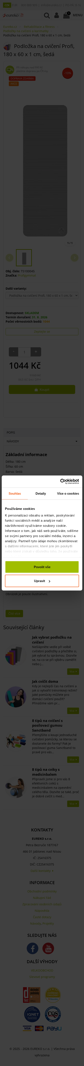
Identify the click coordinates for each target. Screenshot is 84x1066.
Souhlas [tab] (15, 493)
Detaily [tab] (41, 493)
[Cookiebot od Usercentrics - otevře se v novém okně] (60, 481)
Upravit (39, 581)
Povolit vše (42, 567)
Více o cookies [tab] (68, 493)
